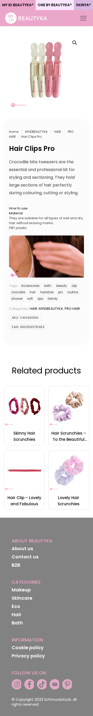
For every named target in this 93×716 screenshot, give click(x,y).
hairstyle (46, 292)
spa (40, 299)
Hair (16, 614)
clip (74, 286)
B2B (16, 565)
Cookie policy (28, 647)
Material (16, 213)
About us (22, 548)
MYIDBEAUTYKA (36, 131)
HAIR (57, 131)
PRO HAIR (72, 308)
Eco (16, 606)
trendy (53, 299)
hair (33, 292)
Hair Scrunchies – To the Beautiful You (68, 439)
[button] (75, 43)
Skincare (22, 598)
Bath (17, 623)
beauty (61, 286)
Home (13, 131)
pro (60, 292)
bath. (48, 286)
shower (16, 299)
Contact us (25, 557)
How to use (18, 208)
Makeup (21, 590)
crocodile (18, 292)
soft (30, 299)
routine (72, 292)
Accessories (30, 286)
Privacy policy (28, 656)
